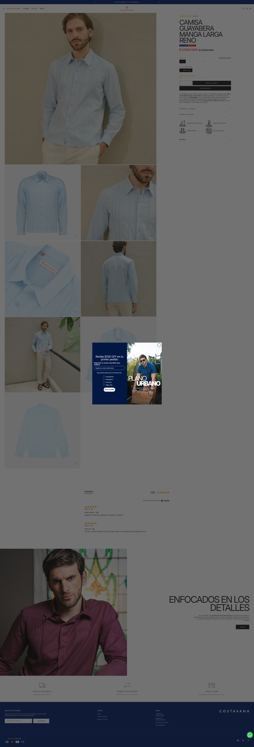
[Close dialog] (159, 345)
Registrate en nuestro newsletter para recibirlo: (107, 363)
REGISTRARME (109, 389)
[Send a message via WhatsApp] (250, 735)
